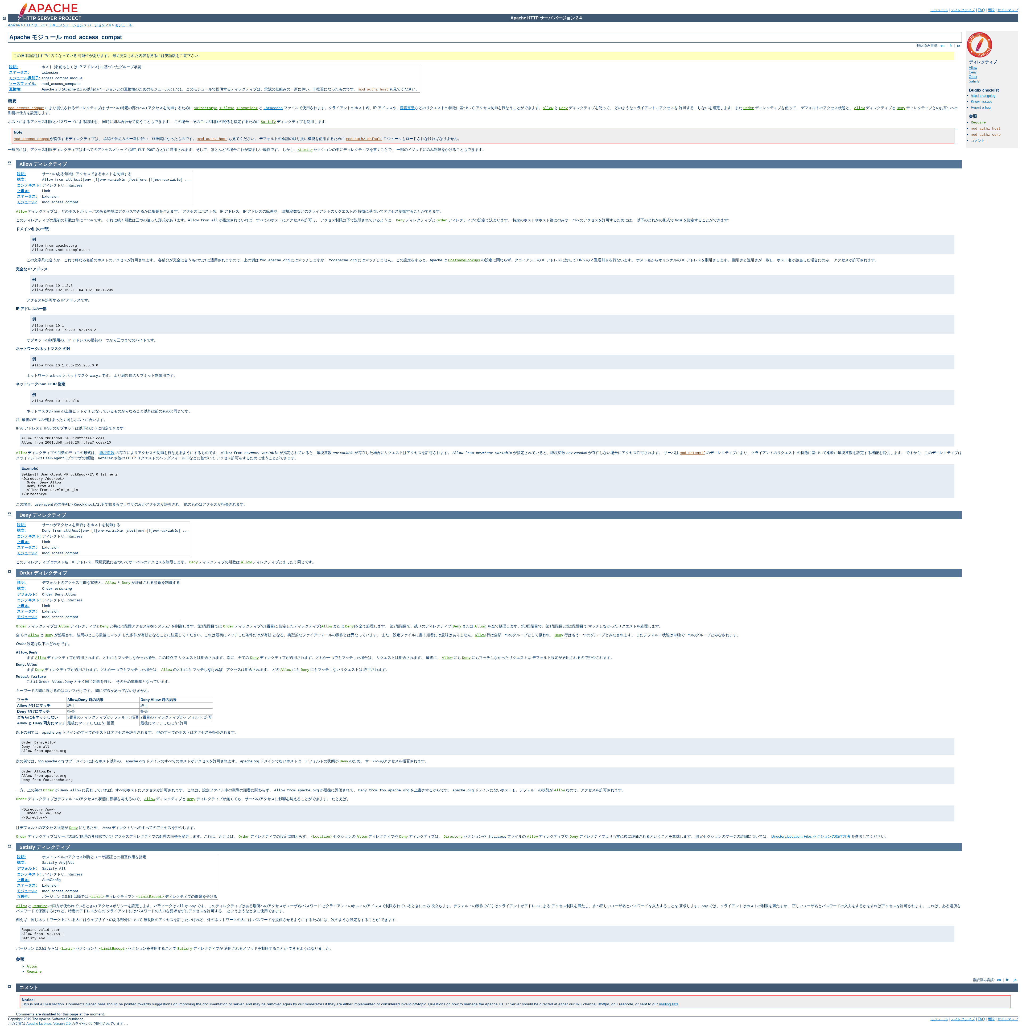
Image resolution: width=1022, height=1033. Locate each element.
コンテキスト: (29, 185)
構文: (21, 179)
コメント (978, 141)
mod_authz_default (364, 139)
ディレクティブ (963, 10)
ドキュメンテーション (66, 25)
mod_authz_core (986, 135)
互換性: (15, 89)
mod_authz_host (373, 89)
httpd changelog (983, 96)
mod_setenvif (692, 453)
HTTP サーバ (34, 25)
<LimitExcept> (150, 897)
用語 (991, 10)
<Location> (247, 108)
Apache (14, 25)
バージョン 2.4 (99, 25)
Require (978, 123)
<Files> (226, 108)
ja (958, 45)
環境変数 (407, 108)
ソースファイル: (22, 83)
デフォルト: (27, 594)
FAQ (981, 10)
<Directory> (205, 108)
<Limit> (305, 150)
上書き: (23, 191)
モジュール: (27, 202)
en (942, 45)
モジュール (939, 10)
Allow (548, 108)
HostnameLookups (464, 260)
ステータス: (19, 72)
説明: (13, 67)
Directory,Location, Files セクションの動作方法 (810, 836)
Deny (563, 108)
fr (951, 45)
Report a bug (981, 107)
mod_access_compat (26, 108)
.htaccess (273, 108)
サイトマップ (1008, 10)
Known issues (981, 102)
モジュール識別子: (24, 78)
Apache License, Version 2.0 (48, 1024)
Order (748, 108)
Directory (453, 836)
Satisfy (268, 122)
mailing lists (668, 1004)
